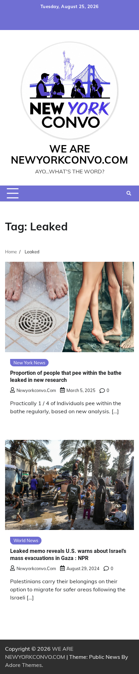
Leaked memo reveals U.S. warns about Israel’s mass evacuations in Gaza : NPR (68, 554)
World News (25, 540)
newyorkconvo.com (36, 390)
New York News (29, 362)
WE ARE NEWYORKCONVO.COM (69, 154)
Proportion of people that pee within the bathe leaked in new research (65, 376)
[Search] (129, 193)
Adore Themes (23, 665)
